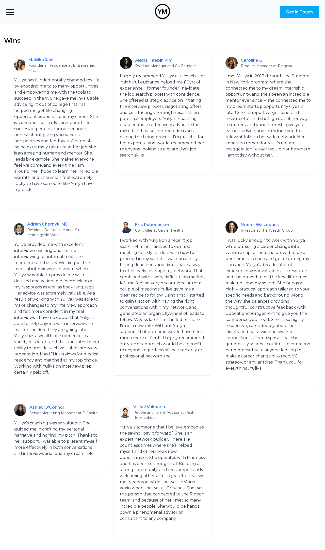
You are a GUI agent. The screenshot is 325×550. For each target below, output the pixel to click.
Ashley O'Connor (46, 407)
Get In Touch (299, 12)
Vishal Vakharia (149, 406)
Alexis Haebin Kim (153, 60)
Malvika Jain (40, 59)
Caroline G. (252, 60)
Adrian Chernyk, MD (48, 224)
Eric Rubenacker (152, 224)
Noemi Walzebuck (260, 224)
